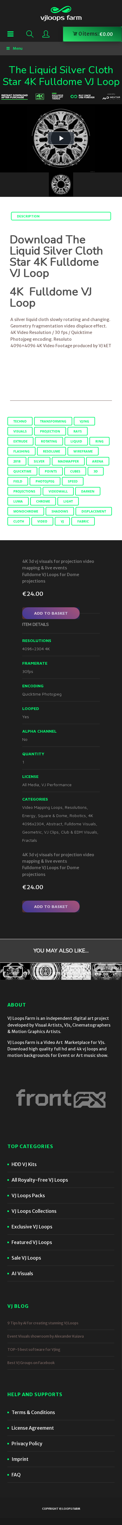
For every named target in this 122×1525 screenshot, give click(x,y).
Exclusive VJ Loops (32, 1227)
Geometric (32, 831)
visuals (20, 431)
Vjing (84, 421)
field (17, 481)
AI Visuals (22, 1273)
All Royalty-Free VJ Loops (40, 1180)
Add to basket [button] (13, 971)
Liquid (76, 441)
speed (73, 481)
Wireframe (83, 451)
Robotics (78, 815)
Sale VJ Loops (26, 1258)
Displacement (93, 511)
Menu (18, 48)
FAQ (16, 1475)
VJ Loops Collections (34, 1211)
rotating (49, 441)
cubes (75, 471)
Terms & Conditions (33, 1412)
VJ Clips (51, 831)
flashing (21, 451)
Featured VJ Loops (32, 1242)
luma (18, 501)
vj (62, 521)
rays (77, 431)
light (68, 501)
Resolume (51, 451)
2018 (16, 461)
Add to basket (51, 613)
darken (87, 491)
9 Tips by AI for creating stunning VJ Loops (42, 1323)
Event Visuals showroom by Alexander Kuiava (45, 1336)
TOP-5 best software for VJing (33, 1349)
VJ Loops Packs (28, 1195)
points (51, 471)
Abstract (54, 823)
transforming (53, 421)
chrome (43, 501)
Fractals (29, 840)
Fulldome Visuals (80, 823)
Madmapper (68, 461)
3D (96, 471)
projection (50, 431)
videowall (58, 491)
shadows (60, 511)
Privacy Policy (27, 1443)
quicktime (22, 471)
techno (20, 421)
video (42, 521)
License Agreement (33, 1428)
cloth (18, 521)
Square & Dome (52, 815)
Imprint (20, 1459)
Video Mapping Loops (42, 807)
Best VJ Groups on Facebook (31, 1363)
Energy (29, 815)
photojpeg (45, 481)
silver (39, 461)
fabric (83, 521)
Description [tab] (28, 216)
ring (99, 441)
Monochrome (25, 511)
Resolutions (76, 807)
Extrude (20, 441)
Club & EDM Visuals (79, 831)
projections (24, 491)
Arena (97, 461)
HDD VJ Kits (24, 1164)
